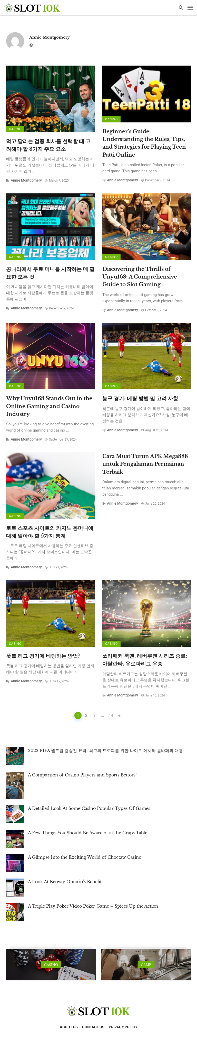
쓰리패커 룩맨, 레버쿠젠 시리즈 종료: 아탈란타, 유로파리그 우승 (144, 659)
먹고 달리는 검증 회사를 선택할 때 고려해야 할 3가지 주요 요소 (48, 145)
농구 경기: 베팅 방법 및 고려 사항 (140, 398)
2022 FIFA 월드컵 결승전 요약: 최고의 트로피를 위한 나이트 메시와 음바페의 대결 (105, 750)
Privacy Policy (123, 1027)
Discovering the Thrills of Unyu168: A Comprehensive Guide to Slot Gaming (139, 277)
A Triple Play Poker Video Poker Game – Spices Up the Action (93, 906)
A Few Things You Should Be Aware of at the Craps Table (87, 832)
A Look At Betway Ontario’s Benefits (65, 881)
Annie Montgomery (49, 37)
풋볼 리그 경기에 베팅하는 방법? (43, 655)
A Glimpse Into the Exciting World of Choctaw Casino (84, 857)
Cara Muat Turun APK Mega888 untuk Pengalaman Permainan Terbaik (145, 464)
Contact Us (93, 1027)
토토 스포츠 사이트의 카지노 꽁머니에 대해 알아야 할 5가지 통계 (49, 532)
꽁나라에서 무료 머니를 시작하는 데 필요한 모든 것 (50, 273)
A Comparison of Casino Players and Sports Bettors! (82, 774)
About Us (69, 1027)
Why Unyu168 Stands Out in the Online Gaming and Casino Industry (49, 406)
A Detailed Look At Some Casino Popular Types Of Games (89, 808)
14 (111, 715)
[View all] (51, 964)
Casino (15, 129)
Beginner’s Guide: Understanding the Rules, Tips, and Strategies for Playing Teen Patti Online (144, 143)
